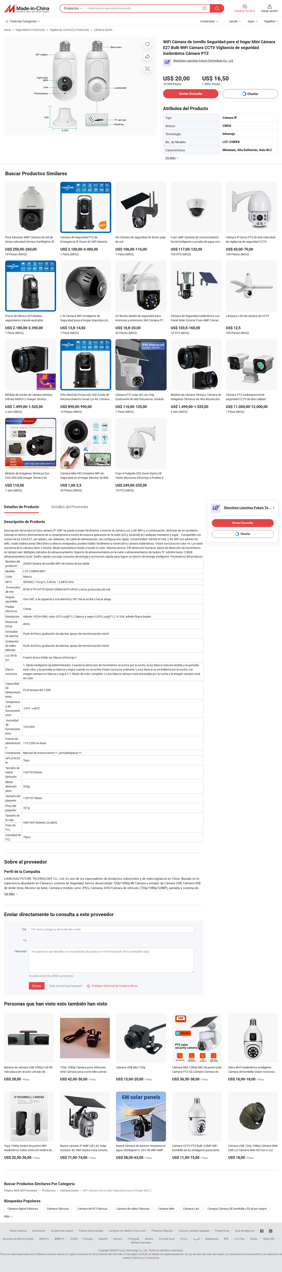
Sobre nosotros (18, 1230)
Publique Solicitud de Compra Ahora (112, 986)
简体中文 (44, 1238)
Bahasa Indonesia (141, 1242)
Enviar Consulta (190, 94)
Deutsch (117, 1238)
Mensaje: (21, 951)
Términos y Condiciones (146, 1257)
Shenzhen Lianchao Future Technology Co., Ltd (203, 60)
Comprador (207, 21)
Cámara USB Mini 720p (131, 1067)
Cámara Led (191, 1209)
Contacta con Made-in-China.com (127, 1230)
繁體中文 (60, 1238)
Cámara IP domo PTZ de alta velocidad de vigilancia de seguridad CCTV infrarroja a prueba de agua (250, 239)
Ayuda (233, 21)
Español (103, 1238)
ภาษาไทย (239, 1238)
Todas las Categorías (23, 21)
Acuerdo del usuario (62, 1230)
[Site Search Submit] (217, 8)
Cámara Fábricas (58, 1209)
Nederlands (211, 1238)
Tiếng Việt (268, 1238)
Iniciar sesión (269, 11)
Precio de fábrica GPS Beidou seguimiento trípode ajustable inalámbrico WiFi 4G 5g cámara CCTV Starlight (29, 318)
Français (88, 1238)
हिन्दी (226, 1238)
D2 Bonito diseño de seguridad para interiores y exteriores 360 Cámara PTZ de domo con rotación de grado (140, 318)
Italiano (149, 1238)
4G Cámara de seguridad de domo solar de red (140, 239)
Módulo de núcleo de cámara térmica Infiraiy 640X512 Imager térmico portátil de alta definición (28, 397)
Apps (251, 21)
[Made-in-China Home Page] (26, 8)
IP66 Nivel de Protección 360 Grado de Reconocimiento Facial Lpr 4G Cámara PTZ (84, 397)
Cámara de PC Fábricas (92, 1209)
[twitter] (270, 1230)
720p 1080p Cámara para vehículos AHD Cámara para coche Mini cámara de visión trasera (84, 1071)
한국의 (183, 1238)
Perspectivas (222, 1230)
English (29, 1238)
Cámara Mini (166, 1209)
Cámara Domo (103, 30)
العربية (196, 1238)
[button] (205, 8)
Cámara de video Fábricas (132, 1209)
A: (25, 940)
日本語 (74, 1238)
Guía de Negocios (245, 1230)
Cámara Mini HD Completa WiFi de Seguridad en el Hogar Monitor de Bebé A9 (85, 475)
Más (7, 1216)
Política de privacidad (91, 1230)
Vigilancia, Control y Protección (69, 30)
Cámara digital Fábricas (22, 1209)
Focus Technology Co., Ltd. (133, 1250)
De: (25, 929)
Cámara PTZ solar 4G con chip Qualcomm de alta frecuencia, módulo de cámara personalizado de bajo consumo (139, 397)
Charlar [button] (252, 94)
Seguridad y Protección (30, 30)
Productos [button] (71, 8)
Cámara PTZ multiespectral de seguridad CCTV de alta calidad (246, 397)
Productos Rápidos (162, 1230)
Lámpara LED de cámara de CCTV (247, 316)
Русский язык (166, 1238)
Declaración (38, 1230)
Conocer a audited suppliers (194, 1230)
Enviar (36, 986)
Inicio (7, 30)
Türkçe (253, 1238)
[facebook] (261, 1230)
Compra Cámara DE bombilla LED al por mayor (237, 1209)
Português (133, 1238)
